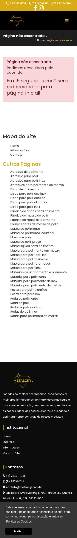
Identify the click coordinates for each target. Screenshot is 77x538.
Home (14, 146)
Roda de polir (20, 303)
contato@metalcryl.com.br (23, 487)
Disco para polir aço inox (28, 193)
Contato (16, 154)
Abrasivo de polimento (27, 172)
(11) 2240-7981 (15, 476)
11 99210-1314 (18, 3)
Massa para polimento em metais (35, 250)
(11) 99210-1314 (14, 481)
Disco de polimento (24, 189)
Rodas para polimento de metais (34, 316)
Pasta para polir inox (25, 294)
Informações (19, 150)
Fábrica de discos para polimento (35, 211)
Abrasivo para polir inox (27, 180)
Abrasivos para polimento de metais (37, 185)
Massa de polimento (25, 229)
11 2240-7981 (40, 3)
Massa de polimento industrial (32, 233)
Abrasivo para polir (24, 176)
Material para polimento (28, 277)
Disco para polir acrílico (27, 198)
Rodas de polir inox (24, 311)
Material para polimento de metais (35, 285)
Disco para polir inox (25, 207)
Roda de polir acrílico (25, 307)
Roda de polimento (24, 298)
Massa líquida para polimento (32, 246)
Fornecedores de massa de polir (34, 224)
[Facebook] (35, 8)
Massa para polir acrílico (28, 255)
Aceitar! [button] (18, 531)
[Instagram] (41, 8)
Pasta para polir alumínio (28, 290)
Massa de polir (20, 237)
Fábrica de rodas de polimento (33, 220)
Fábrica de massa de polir (29, 215)
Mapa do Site (11, 453)
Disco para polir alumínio (28, 202)
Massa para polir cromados (30, 263)
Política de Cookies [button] (19, 521)
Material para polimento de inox (33, 281)
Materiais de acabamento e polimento (38, 272)
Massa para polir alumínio (29, 259)
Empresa (8, 442)
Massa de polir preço (25, 242)
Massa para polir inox (25, 268)
